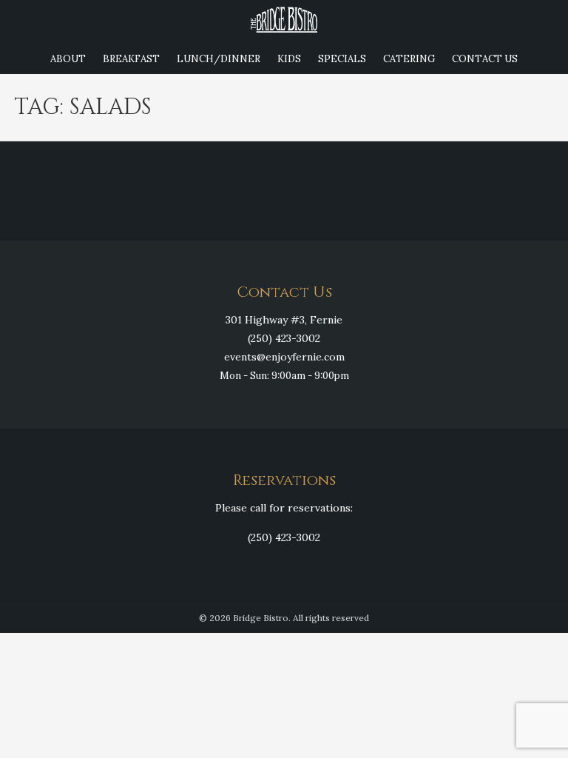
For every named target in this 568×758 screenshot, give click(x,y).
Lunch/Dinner (218, 59)
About (68, 59)
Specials (342, 59)
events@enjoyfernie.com (284, 356)
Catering (409, 59)
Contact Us (485, 59)
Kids (289, 59)
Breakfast (131, 59)
